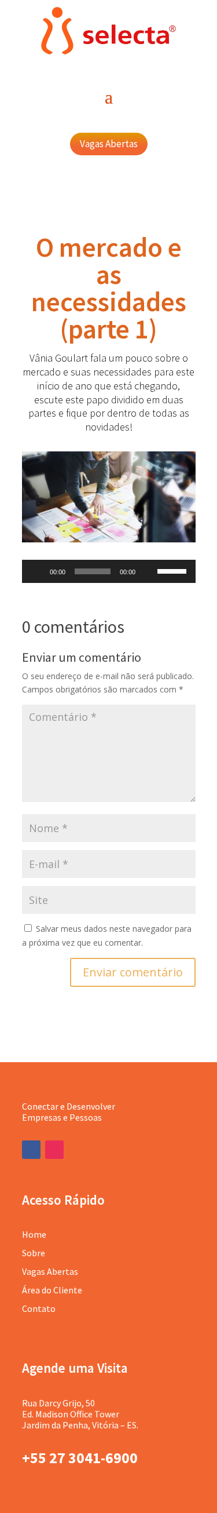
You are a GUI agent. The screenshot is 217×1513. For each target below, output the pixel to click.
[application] (109, 571)
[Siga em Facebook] (31, 1149)
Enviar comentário (133, 972)
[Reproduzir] (37, 571)
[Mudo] (148, 571)
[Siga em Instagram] (54, 1149)
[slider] (173, 570)
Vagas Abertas (109, 143)
